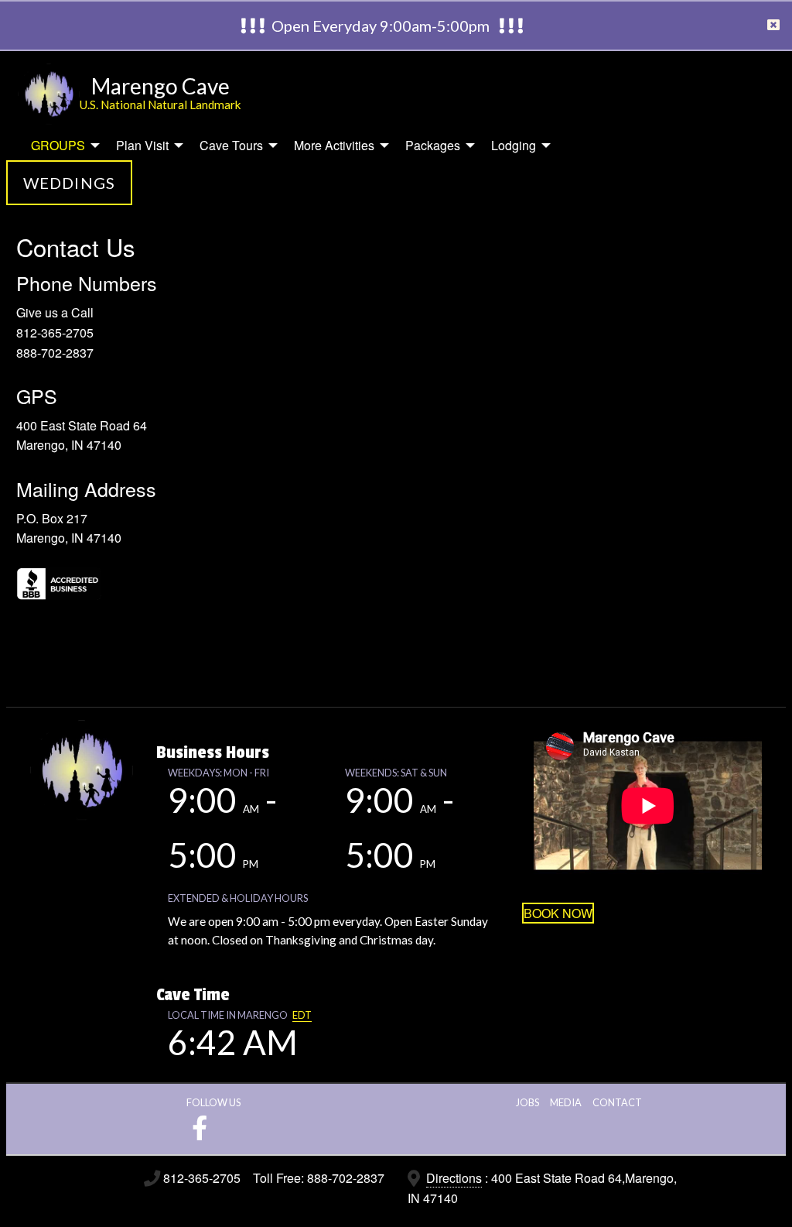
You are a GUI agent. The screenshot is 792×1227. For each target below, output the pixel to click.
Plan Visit (142, 145)
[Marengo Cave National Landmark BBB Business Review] (93, 582)
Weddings (69, 182)
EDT (302, 1015)
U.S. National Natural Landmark (160, 104)
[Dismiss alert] (773, 25)
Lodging (513, 145)
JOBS (527, 1102)
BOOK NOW (558, 913)
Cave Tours (231, 145)
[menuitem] (61, 145)
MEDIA (566, 1102)
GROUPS (58, 145)
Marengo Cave (160, 86)
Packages (432, 145)
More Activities (334, 145)
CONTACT (617, 1102)
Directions (454, 1178)
